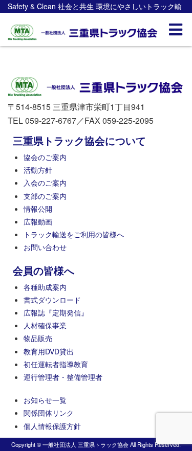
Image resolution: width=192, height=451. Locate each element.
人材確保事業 (45, 325)
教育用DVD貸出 (49, 351)
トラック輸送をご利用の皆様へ (74, 234)
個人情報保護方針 (52, 426)
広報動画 (38, 221)
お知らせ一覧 (45, 400)
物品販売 (38, 338)
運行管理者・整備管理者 (63, 377)
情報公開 (38, 209)
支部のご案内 (45, 196)
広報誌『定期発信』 (56, 312)
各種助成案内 (45, 287)
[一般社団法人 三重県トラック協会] (83, 29)
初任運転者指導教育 (56, 364)
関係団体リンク (49, 413)
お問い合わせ (45, 247)
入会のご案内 (45, 182)
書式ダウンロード (52, 300)
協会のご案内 (45, 157)
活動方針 (38, 170)
